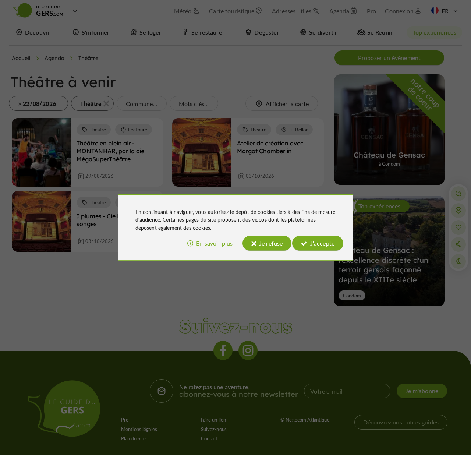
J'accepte (322, 243)
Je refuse (271, 243)
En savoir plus (214, 243)
